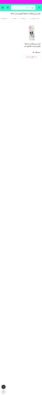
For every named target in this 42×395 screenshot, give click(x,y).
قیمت (14, 18)
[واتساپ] (3, 391)
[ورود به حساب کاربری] (7, 7)
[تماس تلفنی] (3, 387)
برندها (23, 18)
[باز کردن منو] (38, 7)
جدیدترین (34, 18)
